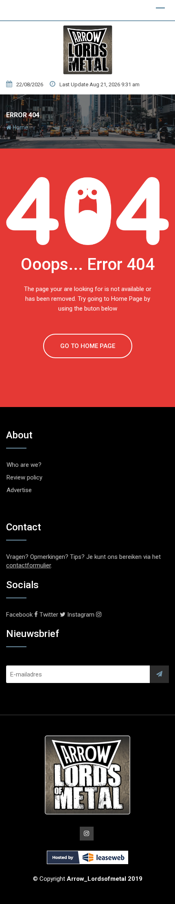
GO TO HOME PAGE (87, 346)
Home (19, 127)
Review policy (24, 477)
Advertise (19, 490)
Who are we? (24, 464)
